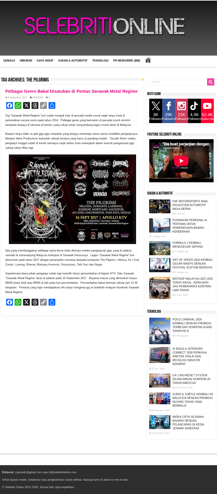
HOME (147, 60)
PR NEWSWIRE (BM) (126, 60)
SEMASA (9, 60)
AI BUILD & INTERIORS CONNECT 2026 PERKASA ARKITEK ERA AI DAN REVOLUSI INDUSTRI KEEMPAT (189, 356)
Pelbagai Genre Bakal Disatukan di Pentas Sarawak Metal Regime (71, 91)
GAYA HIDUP (45, 60)
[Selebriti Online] (108, 28)
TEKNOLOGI (100, 60)
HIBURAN (26, 60)
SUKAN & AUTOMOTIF (73, 60)
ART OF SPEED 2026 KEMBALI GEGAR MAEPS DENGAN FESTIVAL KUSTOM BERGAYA (192, 263)
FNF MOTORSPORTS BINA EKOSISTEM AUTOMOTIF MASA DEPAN (189, 205)
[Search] (210, 82)
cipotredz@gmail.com (28, 472)
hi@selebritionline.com (63, 472)
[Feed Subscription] (143, 79)
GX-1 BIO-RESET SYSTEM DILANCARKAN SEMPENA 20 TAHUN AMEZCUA (191, 379)
